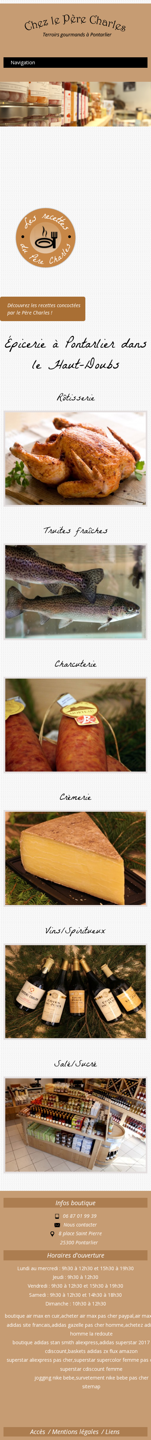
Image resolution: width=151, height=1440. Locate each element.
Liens (112, 1431)
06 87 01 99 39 (80, 1216)
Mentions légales (75, 1431)
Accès (37, 1431)
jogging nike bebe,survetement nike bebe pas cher (91, 1377)
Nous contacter (80, 1224)
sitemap (91, 1386)
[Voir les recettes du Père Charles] (35, 237)
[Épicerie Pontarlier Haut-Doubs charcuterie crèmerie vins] (75, 25)
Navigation (23, 62)
